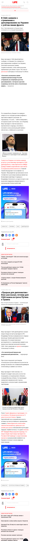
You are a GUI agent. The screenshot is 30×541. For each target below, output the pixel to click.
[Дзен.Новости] (2, 235)
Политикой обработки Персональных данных (10, 7)
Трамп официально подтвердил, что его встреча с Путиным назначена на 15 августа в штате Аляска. (14, 437)
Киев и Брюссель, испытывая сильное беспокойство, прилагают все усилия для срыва (13, 448)
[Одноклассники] (16, 235)
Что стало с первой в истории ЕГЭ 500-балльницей (11, 262)
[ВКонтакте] (13, 235)
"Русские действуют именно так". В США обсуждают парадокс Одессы (12, 268)
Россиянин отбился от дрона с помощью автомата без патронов (12, 273)
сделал (19, 346)
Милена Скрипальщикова (8, 221)
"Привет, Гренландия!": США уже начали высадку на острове (14, 257)
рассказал (4, 71)
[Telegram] (9, 235)
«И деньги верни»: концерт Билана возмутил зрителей (13, 278)
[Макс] (6, 235)
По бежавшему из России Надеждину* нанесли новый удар (14, 283)
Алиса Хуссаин (6, 502)
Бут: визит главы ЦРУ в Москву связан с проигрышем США (12, 538)
